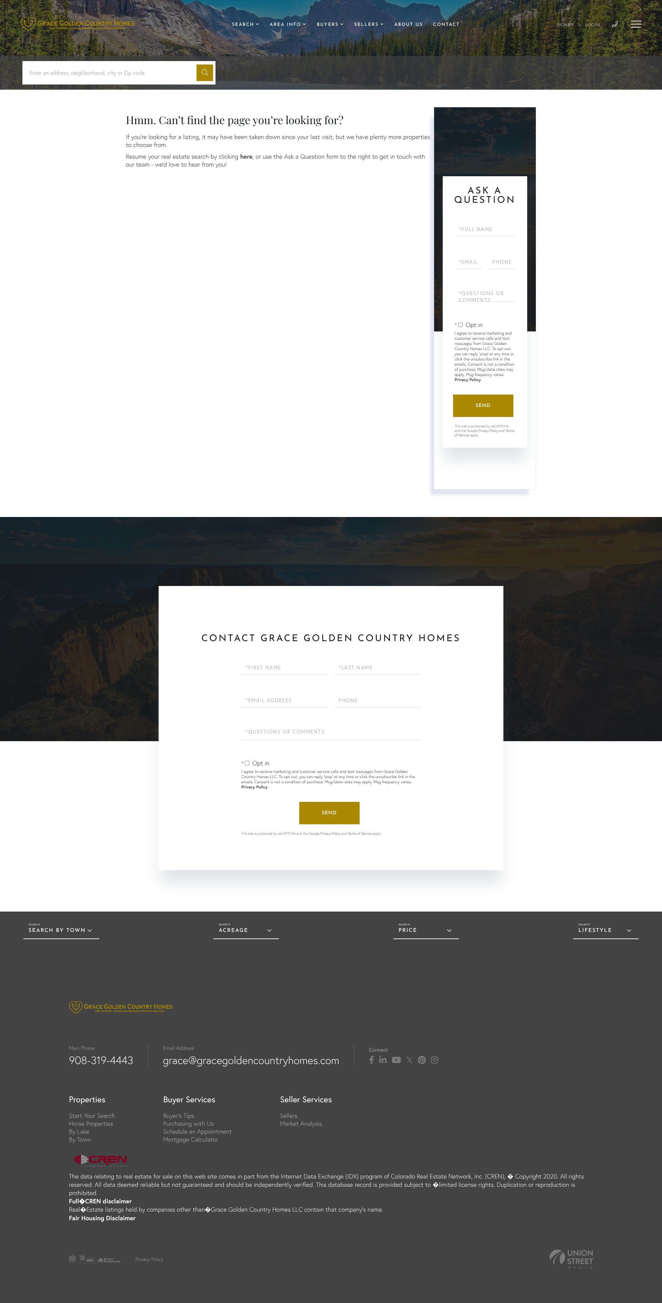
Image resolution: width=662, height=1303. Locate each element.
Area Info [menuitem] (285, 25)
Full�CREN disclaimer (100, 1201)
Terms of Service (360, 833)
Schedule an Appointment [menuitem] (197, 1131)
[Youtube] (396, 1060)
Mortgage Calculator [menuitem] (190, 1139)
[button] (205, 72)
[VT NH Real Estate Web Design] (571, 1259)
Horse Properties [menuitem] (91, 1123)
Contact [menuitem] (446, 25)
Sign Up (565, 25)
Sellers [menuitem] (366, 25)
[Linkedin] (383, 1060)
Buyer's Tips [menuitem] (178, 1116)
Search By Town (57, 930)
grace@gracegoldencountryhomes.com (251, 1060)
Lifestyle (595, 930)
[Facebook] (371, 1060)
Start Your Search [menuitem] (92, 1116)
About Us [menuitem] (408, 25)
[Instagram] (434, 1060)
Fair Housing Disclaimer (102, 1218)
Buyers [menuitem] (328, 25)
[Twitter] (409, 1060)
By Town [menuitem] (80, 1139)
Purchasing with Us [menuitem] (188, 1123)
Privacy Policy (468, 379)
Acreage (233, 930)
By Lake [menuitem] (79, 1131)
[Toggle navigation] (636, 24)
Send (483, 405)
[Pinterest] (422, 1060)
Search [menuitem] (243, 25)
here (246, 156)
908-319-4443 (101, 1060)
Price (408, 930)
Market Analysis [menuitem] (301, 1123)
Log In (592, 25)
